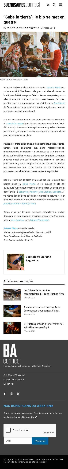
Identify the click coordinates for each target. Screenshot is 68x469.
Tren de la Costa (15, 123)
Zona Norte (29, 184)
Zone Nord (59, 103)
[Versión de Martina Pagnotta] (15, 262)
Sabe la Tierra (53, 87)
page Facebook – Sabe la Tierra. (19, 203)
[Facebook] (4, 394)
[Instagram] (11, 394)
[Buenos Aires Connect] (21, 4)
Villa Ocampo (17, 220)
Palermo (33, 191)
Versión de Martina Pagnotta (23, 28)
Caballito (56, 191)
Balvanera (23, 191)
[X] (18, 394)
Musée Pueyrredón (39, 220)
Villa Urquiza (45, 191)
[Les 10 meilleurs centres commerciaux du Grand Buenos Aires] (12, 295)
